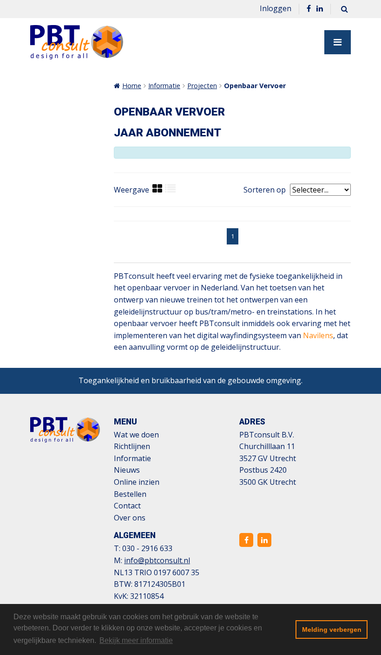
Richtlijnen (132, 446)
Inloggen (275, 8)
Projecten (202, 85)
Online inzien (136, 482)
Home (131, 85)
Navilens (318, 335)
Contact (127, 506)
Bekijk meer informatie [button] (136, 640)
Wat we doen (136, 435)
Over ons (129, 518)
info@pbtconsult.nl (157, 560)
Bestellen (130, 494)
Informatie (164, 85)
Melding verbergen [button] (331, 629)
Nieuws (127, 470)
